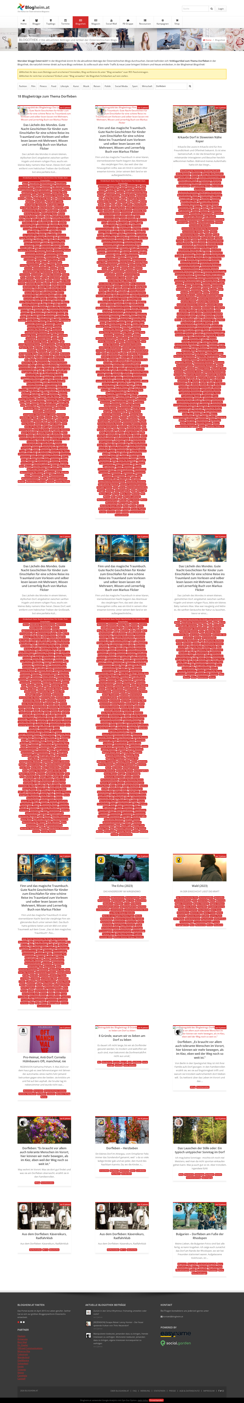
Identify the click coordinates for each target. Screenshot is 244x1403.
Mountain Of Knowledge (125, 399)
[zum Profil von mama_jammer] (179, 1125)
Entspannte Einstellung (108, 259)
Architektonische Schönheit (209, 180)
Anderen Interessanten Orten (212, 177)
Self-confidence (105, 442)
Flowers (65, 274)
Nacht (32, 359)
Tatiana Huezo (109, 934)
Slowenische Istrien (193, 371)
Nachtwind (23, 366)
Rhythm (64, 396)
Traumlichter (115, 472)
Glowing (114, 320)
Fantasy (53, 268)
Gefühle (111, 305)
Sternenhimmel (55, 436)
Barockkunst (200, 189)
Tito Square (220, 383)
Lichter (145, 381)
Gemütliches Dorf (30, 286)
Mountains (141, 399)
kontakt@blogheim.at (173, 1316)
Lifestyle (65, 86)
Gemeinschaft (118, 311)
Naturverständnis (26, 369)
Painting (123, 417)
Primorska (203, 344)
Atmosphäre (25, 195)
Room (144, 429)
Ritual (67, 399)
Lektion (101, 375)
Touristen (183, 386)
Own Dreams (105, 417)
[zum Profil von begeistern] (101, 1125)
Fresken (208, 234)
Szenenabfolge (138, 931)
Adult (123, 186)
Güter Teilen (127, 332)
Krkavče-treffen (195, 292)
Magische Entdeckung (119, 390)
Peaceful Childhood (32, 381)
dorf (129, 1062)
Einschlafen (46, 244)
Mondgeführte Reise (27, 353)
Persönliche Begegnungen (214, 332)
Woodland (218, 925)
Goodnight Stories (140, 326)
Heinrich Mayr (196, 912)
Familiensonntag (193, 1177)
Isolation (181, 915)
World (125, 505)
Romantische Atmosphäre (205, 365)
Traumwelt (107, 475)
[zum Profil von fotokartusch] (179, 1211)
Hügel (31, 311)
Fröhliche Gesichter (137, 293)
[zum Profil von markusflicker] (23, 114)
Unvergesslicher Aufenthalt (185, 405)
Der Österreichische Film (187, 897)
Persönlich (189, 1174)
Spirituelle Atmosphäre (195, 374)
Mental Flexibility (105, 399)
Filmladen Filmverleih (187, 909)
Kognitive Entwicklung (138, 359)
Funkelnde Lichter (103, 296)
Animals (101, 192)
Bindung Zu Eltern (31, 213)
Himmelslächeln (40, 308)
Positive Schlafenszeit (107, 426)
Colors (55, 223)
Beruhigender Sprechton (35, 204)
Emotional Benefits (44, 250)
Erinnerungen (51, 256)
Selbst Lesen (63, 417)
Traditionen (206, 396)
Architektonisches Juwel (189, 183)
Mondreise (64, 353)
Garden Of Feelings (140, 296)
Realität (100, 429)
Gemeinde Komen (215, 243)
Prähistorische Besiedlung (186, 344)
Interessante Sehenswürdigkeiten (189, 280)
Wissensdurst (111, 502)
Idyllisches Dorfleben (59, 311)
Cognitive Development (110, 213)
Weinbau (211, 417)
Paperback (48, 378)
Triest (215, 396)
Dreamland (64, 238)
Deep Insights (123, 223)
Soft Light (46, 426)
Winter (210, 925)
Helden (42, 305)
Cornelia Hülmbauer (27, 1094)
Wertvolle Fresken (204, 423)
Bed (53, 198)
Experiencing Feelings (108, 265)
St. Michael (194, 380)
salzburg (118, 1065)
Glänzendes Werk (138, 317)
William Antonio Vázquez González (128, 937)
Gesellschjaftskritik (128, 906)
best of (124, 1062)
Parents (57, 378)
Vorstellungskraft (41, 463)
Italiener (179, 283)
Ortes (198, 332)
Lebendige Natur (28, 335)
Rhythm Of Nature (26, 399)
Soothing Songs (25, 429)
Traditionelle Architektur (189, 390)
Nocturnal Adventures (111, 414)
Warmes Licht (105, 493)
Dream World (104, 232)
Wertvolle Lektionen (131, 496)
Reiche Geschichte (184, 353)
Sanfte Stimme (131, 432)
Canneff (21, 1378)
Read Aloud (33, 390)
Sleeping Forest (41, 423)
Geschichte (141, 314)
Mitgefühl (51, 350)
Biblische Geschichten (190, 204)
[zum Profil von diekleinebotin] (88, 1312)
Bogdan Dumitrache (183, 903)
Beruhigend (40, 201)
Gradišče (179, 256)
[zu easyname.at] (176, 1336)
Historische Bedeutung (211, 265)
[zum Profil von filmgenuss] (101, 863)
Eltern (36, 247)
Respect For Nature (30, 396)
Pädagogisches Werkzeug (32, 378)
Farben (61, 268)
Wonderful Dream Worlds (111, 505)
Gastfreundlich (134, 299)
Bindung (62, 210)
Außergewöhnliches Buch (135, 192)
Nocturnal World (33, 375)
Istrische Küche (211, 280)
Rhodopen (213, 1270)
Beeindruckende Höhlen (188, 195)
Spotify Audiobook (29, 432)
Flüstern (29, 277)
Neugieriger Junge (61, 369)
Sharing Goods (139, 442)
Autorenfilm (104, 897)
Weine (182, 420)
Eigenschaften (185, 210)
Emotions (101, 250)
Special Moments (138, 451)
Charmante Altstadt (209, 204)
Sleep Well (111, 445)
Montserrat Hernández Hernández (128, 918)
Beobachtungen (118, 900)
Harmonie (118, 335)
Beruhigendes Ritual (29, 207)
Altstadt (194, 177)
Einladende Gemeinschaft (201, 213)
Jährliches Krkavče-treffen (213, 283)
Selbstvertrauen (122, 439)
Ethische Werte (33, 262)
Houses (24, 311)
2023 (195, 900)
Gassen (203, 240)
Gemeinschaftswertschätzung (110, 314)
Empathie (126, 250)
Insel (143, 341)
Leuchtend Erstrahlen (132, 378)
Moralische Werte (62, 356)
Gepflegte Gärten (58, 286)
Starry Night (115, 454)
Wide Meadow (62, 472)
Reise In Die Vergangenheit (207, 356)
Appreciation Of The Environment (36, 192)
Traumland (62, 448)
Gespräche (124, 317)
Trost (28, 451)
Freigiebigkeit (122, 289)
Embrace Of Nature (26, 250)
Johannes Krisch (193, 915)
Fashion (23, 86)
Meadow (65, 347)
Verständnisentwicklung (137, 487)
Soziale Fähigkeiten (137, 448)
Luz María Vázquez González (122, 912)
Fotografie (192, 1264)
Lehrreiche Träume (140, 372)
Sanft (23, 405)
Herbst (219, 912)
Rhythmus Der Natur (54, 399)
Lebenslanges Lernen (121, 372)
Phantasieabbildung (129, 420)
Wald (21, 466)
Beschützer (58, 207)
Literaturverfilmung (183, 900)
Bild (128, 201)
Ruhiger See (64, 402)
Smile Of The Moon (33, 426)
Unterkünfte (217, 402)
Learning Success (56, 332)
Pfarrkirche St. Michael (214, 335)
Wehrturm (202, 417)
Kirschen (212, 289)
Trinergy (22, 1369)
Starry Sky (57, 432)
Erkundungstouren (206, 222)
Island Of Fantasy (113, 350)
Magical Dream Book (124, 387)
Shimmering (26, 420)
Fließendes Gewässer (52, 274)
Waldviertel (200, 925)
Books (47, 216)
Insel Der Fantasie (111, 344)
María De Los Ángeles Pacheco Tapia (118, 915)
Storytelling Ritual (45, 442)
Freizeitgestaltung (137, 289)
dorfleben (137, 1062)
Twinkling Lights (110, 478)
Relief (223, 356)
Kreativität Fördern (132, 366)
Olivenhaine (190, 332)
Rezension (28, 1090)
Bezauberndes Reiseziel (208, 201)
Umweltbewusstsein (27, 454)
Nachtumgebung (124, 408)
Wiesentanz (37, 475)
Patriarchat (131, 922)
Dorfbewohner (125, 229)
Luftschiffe (122, 384)
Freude (45, 277)
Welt (143, 493)
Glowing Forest (125, 320)
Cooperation (120, 216)
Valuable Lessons (104, 487)
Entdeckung (120, 256)
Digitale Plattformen (44, 238)
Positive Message (34, 384)
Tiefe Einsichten (106, 463)
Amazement (57, 189)
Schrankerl (23, 1363)
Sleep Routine (28, 423)
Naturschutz (216, 326)
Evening (44, 262)
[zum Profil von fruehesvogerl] (179, 1034)
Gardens (46, 283)
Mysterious (105, 402)
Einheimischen (182, 213)
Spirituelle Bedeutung (216, 374)
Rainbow (22, 390)
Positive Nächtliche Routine (110, 423)
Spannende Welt (123, 451)
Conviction (108, 216)
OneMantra (23, 1360)
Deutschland (140, 900)
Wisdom (122, 499)
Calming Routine (118, 207)
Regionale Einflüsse (199, 347)
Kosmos (107, 362)
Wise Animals (133, 499)
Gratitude (51, 299)
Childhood (46, 220)
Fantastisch (110, 274)
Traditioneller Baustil (191, 396)
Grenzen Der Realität (113, 329)
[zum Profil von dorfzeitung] (23, 1211)
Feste (206, 231)
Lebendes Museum (187, 310)
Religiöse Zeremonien (208, 359)
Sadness (120, 432)
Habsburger (189, 256)
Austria (116, 1062)
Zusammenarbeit (137, 512)
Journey (60, 314)
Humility (38, 311)
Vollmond (32, 460)
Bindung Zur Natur (49, 213)
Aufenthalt (216, 183)
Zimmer (125, 512)
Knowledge (65, 320)
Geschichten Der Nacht (56, 289)
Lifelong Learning (109, 384)
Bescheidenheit (45, 207)
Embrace (64, 247)
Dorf (56, 238)
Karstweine (196, 289)
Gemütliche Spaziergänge (206, 247)
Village (65, 457)
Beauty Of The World (42, 198)
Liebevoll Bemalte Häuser (36, 341)
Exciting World (141, 262)
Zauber (102, 512)
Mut (26, 359)
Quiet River (62, 387)
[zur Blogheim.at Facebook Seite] (218, 1390)
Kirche (205, 289)
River (22, 402)
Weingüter (190, 420)
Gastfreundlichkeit (215, 240)
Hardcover (57, 302)
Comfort (62, 223)
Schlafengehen (46, 408)
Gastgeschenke (199, 243)
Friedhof (218, 237)
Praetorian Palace (210, 341)
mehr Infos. (143, 1400)
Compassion (42, 226)
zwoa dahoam (130, 1065)
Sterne (30, 436)
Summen (57, 442)
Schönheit (61, 414)
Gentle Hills (44, 286)
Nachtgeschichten (112, 405)
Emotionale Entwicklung (106, 247)
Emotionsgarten (113, 250)
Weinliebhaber (202, 420)
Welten (107, 496)
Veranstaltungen (185, 408)
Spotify (105, 454)
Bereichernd (141, 195)
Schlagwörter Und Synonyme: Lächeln (39, 414)
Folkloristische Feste (189, 234)
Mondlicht (54, 353)
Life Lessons (53, 341)
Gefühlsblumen (137, 305)
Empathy (101, 253)
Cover (137, 216)
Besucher (196, 198)
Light (62, 341)
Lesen (54, 338)
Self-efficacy (119, 442)
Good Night (126, 326)
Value (115, 487)
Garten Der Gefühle (118, 299)
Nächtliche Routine (107, 408)
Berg (101, 198)
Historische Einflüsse (190, 268)
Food (53, 86)
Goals (128, 323)
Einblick (195, 210)
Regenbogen (36, 393)
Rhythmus (40, 399)
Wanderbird (23, 1357)
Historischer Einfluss (184, 274)
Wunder (21, 481)
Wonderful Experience (57, 478)
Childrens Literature (60, 220)
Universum (25, 457)
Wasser (28, 466)
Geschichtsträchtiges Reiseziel (190, 253)
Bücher (28, 220)
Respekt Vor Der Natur (49, 396)
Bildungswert (52, 210)
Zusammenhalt (121, 515)
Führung (56, 280)
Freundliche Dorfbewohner (188, 237)
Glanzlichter (104, 320)
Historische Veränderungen (214, 271)
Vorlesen (55, 460)
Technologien (60, 445)
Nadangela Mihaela (203, 323)
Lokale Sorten (195, 313)
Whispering (50, 472)
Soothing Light (58, 426)
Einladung (131, 235)
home (145, 1062)
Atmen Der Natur (59, 192)
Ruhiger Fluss (51, 402)
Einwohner (218, 213)
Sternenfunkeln (40, 436)
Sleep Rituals (61, 420)
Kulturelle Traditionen (187, 298)
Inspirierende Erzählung (130, 344)
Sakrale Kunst (179, 368)
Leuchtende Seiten (104, 381)
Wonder (43, 478)
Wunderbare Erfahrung (36, 481)
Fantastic (142, 271)
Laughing (104, 369)
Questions (122, 426)
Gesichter (115, 317)
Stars (65, 432)
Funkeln (21, 283)
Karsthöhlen (217, 286)
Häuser (66, 302)
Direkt (21, 1366)
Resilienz (63, 393)
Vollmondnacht (43, 460)
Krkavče (184, 292)
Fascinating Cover (131, 274)
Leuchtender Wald (121, 381)
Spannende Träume (106, 451)
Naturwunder (216, 329)
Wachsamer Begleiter (58, 463)
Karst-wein (196, 286)
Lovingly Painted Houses (29, 344)
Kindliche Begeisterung (138, 353)
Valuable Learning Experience (133, 484)
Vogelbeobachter (196, 411)
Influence (120, 341)
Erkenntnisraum (139, 259)
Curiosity (61, 229)
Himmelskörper (25, 308)
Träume (35, 448)
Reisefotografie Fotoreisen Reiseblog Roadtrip (200, 170)
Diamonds (61, 235)
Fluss (23, 277)
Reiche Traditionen (215, 353)
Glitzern (60, 293)
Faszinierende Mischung (200, 225)
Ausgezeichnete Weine (200, 186)
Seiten (144, 436)
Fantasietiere (131, 271)
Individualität (38, 314)
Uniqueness (65, 454)
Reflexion (26, 393)
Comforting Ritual (28, 226)
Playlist (45, 381)
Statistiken (159, 1390)
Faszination (36, 274)
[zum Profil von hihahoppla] (88, 1335)
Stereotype (137, 928)
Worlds (133, 505)
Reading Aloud (64, 390)
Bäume (21, 198)
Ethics (62, 259)
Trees (22, 451)
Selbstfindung (220, 918)
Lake (49, 329)
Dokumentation (117, 897)
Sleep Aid (51, 420)
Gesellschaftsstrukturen (108, 906)
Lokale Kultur (182, 313)
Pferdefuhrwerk (182, 1270)
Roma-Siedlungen (199, 1273)
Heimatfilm (219, 897)
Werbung (145, 1390)
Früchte (179, 240)
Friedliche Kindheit (27, 280)
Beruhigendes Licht (55, 204)
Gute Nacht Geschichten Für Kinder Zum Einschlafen (200, 619)
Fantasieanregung (41, 268)
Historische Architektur (209, 262)
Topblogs (50, 23)
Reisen (97, 86)
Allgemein (182, 1264)
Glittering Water (48, 293)
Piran (185, 338)
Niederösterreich (192, 918)
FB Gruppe (128, 23)
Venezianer (203, 405)
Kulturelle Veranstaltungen (209, 298)
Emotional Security (62, 250)
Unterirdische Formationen (188, 402)
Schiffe (142, 432)
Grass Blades (40, 299)
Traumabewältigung (202, 922)
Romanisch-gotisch (185, 365)
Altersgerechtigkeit (42, 189)
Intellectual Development (110, 347)
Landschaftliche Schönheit (36, 332)
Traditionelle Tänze (211, 393)
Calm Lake (36, 220)
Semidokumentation (110, 928)
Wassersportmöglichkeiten (185, 417)
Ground (126, 329)
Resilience (53, 393)
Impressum (209, 1390)
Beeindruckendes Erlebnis (211, 195)
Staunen (22, 436)
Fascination (25, 274)
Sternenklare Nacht (108, 457)
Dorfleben (137, 229)
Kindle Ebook (32, 320)
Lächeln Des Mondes (36, 329)
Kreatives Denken (35, 326)
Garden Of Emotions (121, 296)
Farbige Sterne (59, 271)
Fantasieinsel (118, 271)
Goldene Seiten (102, 326)
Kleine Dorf (138, 356)
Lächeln (57, 326)
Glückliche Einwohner (115, 323)
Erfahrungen (182, 222)
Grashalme (28, 299)
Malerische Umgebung (186, 316)
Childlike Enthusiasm (123, 210)
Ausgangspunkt (183, 186)
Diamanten (51, 235)
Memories (41, 350)
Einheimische (215, 210)
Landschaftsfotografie (207, 1264)
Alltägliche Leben (182, 177)
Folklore (213, 231)
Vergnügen (198, 408)
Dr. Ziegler (23, 1345)
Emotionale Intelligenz (127, 247)
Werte (119, 496)
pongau (111, 1065)
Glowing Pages (139, 320)
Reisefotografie (184, 1267)
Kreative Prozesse (104, 366)
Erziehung (40, 259)
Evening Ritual (55, 262)
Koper (220, 289)
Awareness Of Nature (53, 195)
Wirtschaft (147, 86)
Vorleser (63, 460)
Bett (66, 207)
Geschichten (39, 289)
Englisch (143, 253)
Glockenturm (216, 253)
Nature (39, 366)
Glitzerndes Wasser (46, 296)
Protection (51, 387)
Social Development (138, 445)
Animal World (139, 189)
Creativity (52, 229)
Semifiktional (125, 928)
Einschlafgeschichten (106, 238)
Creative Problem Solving (108, 220)
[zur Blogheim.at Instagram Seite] (223, 1390)
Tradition (138, 934)
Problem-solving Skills (52, 384)
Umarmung (44, 451)
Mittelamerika (107, 918)
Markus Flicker (49, 347)
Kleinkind (55, 320)
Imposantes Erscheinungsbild (209, 277)
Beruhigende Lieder (54, 201)
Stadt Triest (217, 380)
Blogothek (81, 23)
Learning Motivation (135, 369)
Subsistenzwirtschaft (122, 931)
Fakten (117, 268)
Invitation (100, 350)
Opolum (21, 1336)
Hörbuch (136, 335)
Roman (44, 1097)
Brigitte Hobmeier (201, 903)
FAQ (135, 1390)
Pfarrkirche (198, 335)
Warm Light (141, 490)
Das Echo (130, 900)
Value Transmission (52, 457)
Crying (104, 223)
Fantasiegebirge (104, 271)
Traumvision (140, 472)
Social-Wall (111, 23)
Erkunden (193, 222)
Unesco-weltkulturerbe (214, 399)
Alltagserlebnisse (25, 189)
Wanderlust (107, 1062)
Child (100, 210)
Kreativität (48, 326)
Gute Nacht (136, 329)
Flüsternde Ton (128, 286)
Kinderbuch (32, 317)
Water (54, 466)
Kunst (76, 86)
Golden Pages (138, 323)
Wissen (46, 475)
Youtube (50, 481)
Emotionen (143, 247)
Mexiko (138, 915)
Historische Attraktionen (189, 265)
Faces (104, 268)
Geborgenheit (64, 283)
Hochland (142, 906)
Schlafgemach (59, 408)
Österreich (202, 900)
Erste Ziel (101, 262)
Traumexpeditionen (124, 469)
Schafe (139, 925)
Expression (123, 265)
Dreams (27, 241)
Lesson (119, 378)
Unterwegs (199, 1174)
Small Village (55, 423)
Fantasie (28, 268)
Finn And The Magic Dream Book (122, 280)
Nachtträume (43, 362)
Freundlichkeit (207, 237)
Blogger (36, 23)
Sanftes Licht (62, 405)
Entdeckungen (132, 256)
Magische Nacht (63, 344)
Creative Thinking (39, 229)
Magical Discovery (106, 387)
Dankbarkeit (56, 232)
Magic (131, 384)
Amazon (67, 189)
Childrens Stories (30, 223)
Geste (207, 253)
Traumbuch (128, 466)
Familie (218, 1174)
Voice (23, 460)
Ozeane (115, 417)
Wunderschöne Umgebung (187, 426)
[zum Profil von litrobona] (23, 1034)
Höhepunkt (198, 274)
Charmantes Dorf (185, 207)
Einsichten (133, 238)
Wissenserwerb (57, 475)
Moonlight (29, 356)
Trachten (217, 386)
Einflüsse (204, 210)
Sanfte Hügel (31, 405)
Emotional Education (133, 241)
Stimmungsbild (105, 931)
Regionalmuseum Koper (207, 350)
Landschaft (56, 329)
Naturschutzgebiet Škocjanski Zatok (193, 329)
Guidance (61, 299)
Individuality (50, 314)
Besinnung (220, 900)
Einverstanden (156, 1400)
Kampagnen (163, 23)
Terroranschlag (186, 922)
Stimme (66, 436)
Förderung (103, 289)
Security (48, 417)
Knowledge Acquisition (35, 323)
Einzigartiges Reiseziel (193, 216)
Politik (108, 86)
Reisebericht (201, 1270)
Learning (121, 369)
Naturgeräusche (50, 366)
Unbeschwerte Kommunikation (112, 481)
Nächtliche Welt (29, 362)
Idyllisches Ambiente (186, 277)
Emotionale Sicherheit (35, 253)
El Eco (127, 903)
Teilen (114, 460)
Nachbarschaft (187, 323)
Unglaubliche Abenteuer (108, 484)
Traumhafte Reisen (48, 448)
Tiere (134, 463)
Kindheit (22, 320)
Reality (108, 429)
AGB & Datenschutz (190, 1390)
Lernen (108, 375)
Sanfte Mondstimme (47, 405)
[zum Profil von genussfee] (88, 1324)
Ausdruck (120, 192)
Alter (143, 186)
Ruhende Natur (37, 402)
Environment (125, 259)
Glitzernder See (29, 296)
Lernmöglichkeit (44, 338)
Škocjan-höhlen (203, 368)
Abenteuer (23, 186)
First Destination (138, 283)
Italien (222, 280)
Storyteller (31, 442)
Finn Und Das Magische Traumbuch (114, 283)
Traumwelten (119, 475)
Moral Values (47, 356)
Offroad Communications (30, 1348)
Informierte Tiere (132, 341)
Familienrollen (203, 1087)
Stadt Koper (205, 380)
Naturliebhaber (203, 326)
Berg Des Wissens (111, 198)
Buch (21, 220)
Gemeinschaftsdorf (133, 311)
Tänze (211, 383)
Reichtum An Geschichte (184, 356)
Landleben (140, 1170)
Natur (32, 366)
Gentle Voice (130, 314)
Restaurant (219, 362)
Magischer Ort (132, 393)
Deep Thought (136, 223)
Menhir (200, 316)
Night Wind (62, 372)
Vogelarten (183, 411)
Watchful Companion (42, 466)
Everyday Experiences (29, 265)
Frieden (64, 277)
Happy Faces (139, 332)
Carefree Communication (136, 207)
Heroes (50, 305)
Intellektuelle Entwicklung (134, 347)
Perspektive (115, 420)
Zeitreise (111, 512)
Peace (65, 378)
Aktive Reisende (183, 174)
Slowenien (179, 371)
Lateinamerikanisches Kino (136, 909)
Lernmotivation (139, 375)
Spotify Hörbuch (45, 432)
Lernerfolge (31, 338)
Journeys (126, 350)
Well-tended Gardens (36, 469)
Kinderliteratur (62, 317)
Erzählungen (29, 259)
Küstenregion (208, 307)
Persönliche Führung (184, 335)
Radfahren (213, 344)
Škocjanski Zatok (218, 368)
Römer (220, 365)
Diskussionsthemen (104, 229)
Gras (64, 296)
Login (221, 8)
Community (126, 213)
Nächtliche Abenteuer (130, 405)
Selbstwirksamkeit (138, 439)
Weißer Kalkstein (187, 423)
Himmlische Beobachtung (59, 308)
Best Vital (22, 1342)
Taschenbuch (47, 445)
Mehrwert (31, 350)
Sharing (128, 442)
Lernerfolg (63, 335)
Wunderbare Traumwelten (110, 509)
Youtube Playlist (62, 481)
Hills (56, 305)
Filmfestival (136, 903)
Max (58, 347)
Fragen (112, 289)
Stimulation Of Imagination (31, 439)
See (54, 417)
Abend (25, 183)
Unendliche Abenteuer (135, 481)
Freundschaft (54, 277)
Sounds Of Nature (41, 429)
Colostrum (23, 1354)
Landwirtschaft (103, 909)
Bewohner (121, 201)
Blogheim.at (34, 7)
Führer (49, 280)
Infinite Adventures (106, 341)
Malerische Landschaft (212, 313)
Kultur (206, 292)
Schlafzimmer (113, 436)
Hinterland (124, 1170)
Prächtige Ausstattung (191, 341)
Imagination (26, 314)
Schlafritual (38, 411)
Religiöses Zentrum (184, 362)
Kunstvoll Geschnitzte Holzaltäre (191, 304)
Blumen (61, 213)
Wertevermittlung (54, 469)
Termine (65, 23)
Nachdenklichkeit (118, 402)
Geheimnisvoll (102, 308)
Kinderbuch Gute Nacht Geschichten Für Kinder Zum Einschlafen (45, 178)
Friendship (40, 280)
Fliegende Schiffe (105, 286)
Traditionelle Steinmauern (190, 393)
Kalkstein (181, 286)
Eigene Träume (110, 235)
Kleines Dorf (45, 320)
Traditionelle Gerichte (210, 390)
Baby (66, 195)
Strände (195, 383)
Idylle (46, 311)
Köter (132, 1170)
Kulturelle (214, 292)
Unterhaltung (37, 457)
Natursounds (64, 366)
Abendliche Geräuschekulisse (41, 183)
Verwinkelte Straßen (212, 408)
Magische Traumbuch (115, 393)
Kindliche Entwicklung (110, 356)
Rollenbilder (108, 925)
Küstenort (197, 307)
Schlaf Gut (102, 436)
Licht (61, 338)
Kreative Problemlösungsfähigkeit (126, 362)
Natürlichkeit (106, 922)
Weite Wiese (64, 466)
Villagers (101, 490)
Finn (135, 277)
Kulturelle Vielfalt (188, 301)
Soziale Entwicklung (118, 448)
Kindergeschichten (46, 317)
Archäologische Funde (187, 180)
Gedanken (141, 302)
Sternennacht (123, 457)
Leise (55, 335)
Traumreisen (127, 472)
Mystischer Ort (208, 320)
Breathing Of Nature (60, 216)
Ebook (45, 241)
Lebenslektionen (44, 335)
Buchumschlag (140, 204)
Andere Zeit (112, 189)
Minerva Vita (24, 1351)
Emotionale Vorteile (54, 253)
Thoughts (141, 460)
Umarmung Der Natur (60, 451)
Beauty (29, 198)
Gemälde (107, 311)
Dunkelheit (36, 241)
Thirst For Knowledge (127, 460)
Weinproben (215, 420)
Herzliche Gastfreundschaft (197, 259)
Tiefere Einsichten (122, 463)
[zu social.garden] (176, 1345)
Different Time (124, 226)
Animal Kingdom (125, 189)
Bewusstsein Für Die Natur (34, 210)
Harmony (128, 335)
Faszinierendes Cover (116, 277)
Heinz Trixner (209, 912)
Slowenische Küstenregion (214, 371)
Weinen (115, 493)
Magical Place (140, 387)
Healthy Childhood (30, 305)
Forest (37, 277)
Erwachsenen (112, 262)
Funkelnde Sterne (33, 283)
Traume (216, 922)
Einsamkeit (202, 906)
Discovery (136, 226)
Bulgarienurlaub (215, 1267)
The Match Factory (124, 934)
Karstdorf (207, 286)
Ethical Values (52, 259)
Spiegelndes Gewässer (59, 429)
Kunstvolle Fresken (183, 307)
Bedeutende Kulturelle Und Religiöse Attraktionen (199, 192)
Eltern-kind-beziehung (50, 247)
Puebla (140, 922)
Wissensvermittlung (30, 478)
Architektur (205, 183)
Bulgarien (203, 1267)
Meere (134, 396)
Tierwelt (141, 463)
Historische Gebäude (209, 268)
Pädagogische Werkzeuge (52, 375)
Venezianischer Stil (217, 405)
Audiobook (110, 192)
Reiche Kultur (199, 353)
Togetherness (109, 466)
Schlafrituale (49, 411)
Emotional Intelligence (113, 244)
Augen (40, 195)
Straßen (203, 383)
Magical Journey (48, 344)
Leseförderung (108, 378)
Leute (217, 310)
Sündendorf (126, 1173)
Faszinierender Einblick (193, 231)
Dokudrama (108, 903)
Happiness (46, 302)
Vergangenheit (182, 925)
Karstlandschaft (183, 289)
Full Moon (66, 280)
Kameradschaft (141, 350)
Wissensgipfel (124, 502)
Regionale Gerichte (217, 347)
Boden (101, 204)
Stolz (189, 383)
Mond (59, 350)
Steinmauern (180, 383)
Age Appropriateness (60, 186)
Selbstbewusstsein (106, 439)
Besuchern (205, 198)
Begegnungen (185, 198)
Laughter (113, 369)
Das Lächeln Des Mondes (34, 235)
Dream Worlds (117, 232)
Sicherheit (37, 420)
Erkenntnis (62, 256)
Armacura (23, 1339)
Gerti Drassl (216, 909)
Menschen (209, 316)
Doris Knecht (190, 906)
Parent (142, 417)
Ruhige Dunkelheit (107, 432)
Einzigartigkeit (27, 247)
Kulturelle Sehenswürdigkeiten (209, 295)
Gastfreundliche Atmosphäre (110, 302)
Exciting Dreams (126, 262)
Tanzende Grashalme (32, 445)
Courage (26, 229)
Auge (34, 195)
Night (40, 372)
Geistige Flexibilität (139, 308)
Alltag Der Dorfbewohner (212, 174)
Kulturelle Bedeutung (186, 295)
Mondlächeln (43, 353)
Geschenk (205, 250)
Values (122, 487)
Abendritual (61, 183)
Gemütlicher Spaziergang (189, 250)
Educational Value (32, 244)
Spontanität (183, 380)
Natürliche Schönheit (186, 326)
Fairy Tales (50, 265)
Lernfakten (127, 375)
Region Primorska (182, 347)
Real (144, 426)
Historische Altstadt (189, 262)
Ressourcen (145, 23)
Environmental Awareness (32, 256)
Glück (58, 296)
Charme (197, 207)
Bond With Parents (28, 216)
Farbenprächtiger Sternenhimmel (37, 271)
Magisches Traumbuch (106, 396)
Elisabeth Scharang (216, 906)
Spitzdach (220, 377)
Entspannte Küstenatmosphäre (189, 219)
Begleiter (30, 201)
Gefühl (103, 305)
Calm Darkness (103, 207)
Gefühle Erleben (122, 305)
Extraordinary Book (137, 265)
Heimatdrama (183, 912)
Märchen (38, 347)
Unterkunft (206, 402)
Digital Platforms (27, 238)
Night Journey (50, 372)
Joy (66, 314)
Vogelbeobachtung (213, 411)
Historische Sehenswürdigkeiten (187, 271)
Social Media (121, 86)
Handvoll (199, 256)
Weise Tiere (125, 493)
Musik (86, 86)
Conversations (138, 213)
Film (33, 86)
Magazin (95, 23)
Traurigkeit (130, 475)
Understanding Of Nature (48, 454)
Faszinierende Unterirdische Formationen (200, 228)
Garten (54, 283)
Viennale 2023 (106, 937)
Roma (221, 1270)
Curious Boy (33, 232)
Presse (172, 1390)
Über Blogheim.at (119, 1390)
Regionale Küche (189, 350)
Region (222, 344)
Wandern (205, 414)
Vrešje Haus (188, 414)
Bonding (40, 216)
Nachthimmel (42, 359)
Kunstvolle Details (214, 304)
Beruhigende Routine (136, 198)
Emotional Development (112, 241)
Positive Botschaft (57, 381)
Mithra (178, 320)
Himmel (63, 305)
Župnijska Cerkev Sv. (215, 426)
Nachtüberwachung (58, 362)
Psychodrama (207, 918)
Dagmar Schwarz (217, 903)
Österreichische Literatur (55, 1090)
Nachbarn (220, 320)
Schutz (41, 417)
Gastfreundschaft (184, 243)
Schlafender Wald (31, 408)
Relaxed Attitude (133, 429)
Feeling (129, 277)
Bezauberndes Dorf (189, 201)
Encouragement (113, 253)
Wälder (197, 414)
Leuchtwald (135, 381)
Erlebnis (218, 222)
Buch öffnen (127, 204)
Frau (201, 234)
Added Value (34, 186)
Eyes (42, 265)
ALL (99, 1062)
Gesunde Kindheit (32, 293)
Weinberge (221, 417)
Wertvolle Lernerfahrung (107, 499)
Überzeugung (124, 478)
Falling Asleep (62, 265)
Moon (21, 356)
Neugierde (48, 369)
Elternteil (143, 238)
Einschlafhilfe (58, 244)
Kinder (23, 317)
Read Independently (47, 390)
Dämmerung (44, 232)
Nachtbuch (139, 402)
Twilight (35, 451)
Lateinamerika (117, 909)
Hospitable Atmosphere (106, 338)
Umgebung (135, 478)
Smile (64, 423)
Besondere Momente (107, 201)
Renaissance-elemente (203, 362)
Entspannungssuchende (214, 219)
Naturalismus (119, 922)
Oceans (125, 414)
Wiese (27, 475)
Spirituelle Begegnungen (185, 377)
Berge (123, 198)
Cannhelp (22, 1375)
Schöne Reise (126, 436)
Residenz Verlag (63, 1094)
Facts (110, 268)
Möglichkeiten (188, 320)
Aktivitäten (196, 174)
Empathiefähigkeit (139, 250)
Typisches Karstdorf (184, 399)
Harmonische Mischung (214, 256)
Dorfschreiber (35, 1249)
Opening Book (136, 414)
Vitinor (21, 1372)
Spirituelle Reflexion (206, 377)
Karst (188, 286)
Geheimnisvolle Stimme (120, 308)
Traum (119, 466)
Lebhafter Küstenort (205, 310)
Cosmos (130, 216)
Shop (177, 23)
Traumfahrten (140, 469)
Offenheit (179, 332)
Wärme (214, 414)
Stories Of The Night (60, 439)
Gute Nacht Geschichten (30, 302)
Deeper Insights (110, 226)
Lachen (144, 366)
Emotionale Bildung (132, 244)
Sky (44, 420)
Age (138, 186)
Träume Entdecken (106, 469)
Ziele (118, 512)
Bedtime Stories (63, 198)
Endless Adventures (129, 253)
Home (24, 23)
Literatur (51, 1094)
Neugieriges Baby (29, 372)
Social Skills (104, 448)
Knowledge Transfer (54, 323)
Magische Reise (26, 347)
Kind (98, 353)
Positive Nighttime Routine (134, 423)
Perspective (103, 420)
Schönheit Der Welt (28, 417)
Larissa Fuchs (216, 915)
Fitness (43, 86)
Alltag (143, 897)
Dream (145, 229)
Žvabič (199, 429)
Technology (26, 448)
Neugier (39, 369)
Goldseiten (115, 326)
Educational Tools (57, 241)
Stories (47, 439)
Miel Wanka (179, 918)
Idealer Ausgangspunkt (214, 274)
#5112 (45, 1249)
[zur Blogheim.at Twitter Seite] (221, 1390)
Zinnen (202, 426)
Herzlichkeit (216, 259)
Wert (113, 496)
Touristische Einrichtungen (200, 386)
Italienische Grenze (192, 283)
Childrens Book (44, 223)
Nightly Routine (133, 411)
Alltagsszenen (104, 900)
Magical (138, 384)
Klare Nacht (126, 356)
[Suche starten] (212, 9)
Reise (45, 393)
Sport (135, 86)
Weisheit (135, 493)
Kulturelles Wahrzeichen (208, 301)
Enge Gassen (210, 216)
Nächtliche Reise (56, 359)
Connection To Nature (58, 226)
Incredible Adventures (138, 338)
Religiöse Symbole (189, 359)
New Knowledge (119, 411)
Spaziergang (179, 374)
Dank (204, 207)
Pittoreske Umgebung (198, 338)
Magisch (104, 390)
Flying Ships (141, 286)
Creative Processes (128, 220)
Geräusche (27, 289)
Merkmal (219, 316)
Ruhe (28, 402)
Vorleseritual (26, 463)
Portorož (212, 338)
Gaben (195, 240)
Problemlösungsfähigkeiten (33, 387)
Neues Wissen (139, 408)
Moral (37, 356)
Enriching (110, 256)
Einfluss (122, 235)
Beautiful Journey (112, 195)
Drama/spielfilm (132, 897)
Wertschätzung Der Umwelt (32, 472)
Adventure (46, 186)
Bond (107, 204)
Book (113, 204)
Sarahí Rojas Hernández (124, 925)
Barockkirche (217, 186)
